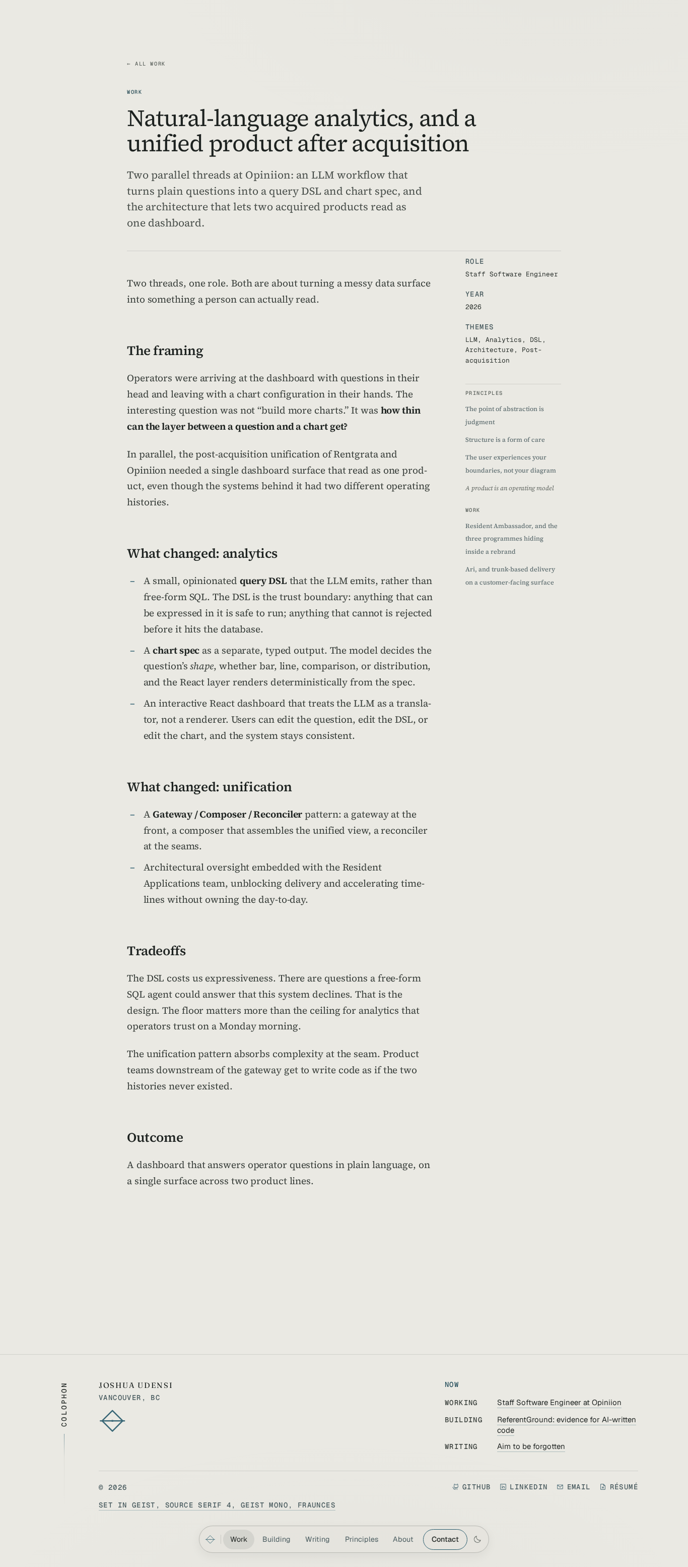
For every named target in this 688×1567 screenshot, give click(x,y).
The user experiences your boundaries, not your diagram (510, 464)
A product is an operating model (509, 488)
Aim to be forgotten (531, 1446)
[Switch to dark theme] (477, 1539)
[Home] (210, 1539)
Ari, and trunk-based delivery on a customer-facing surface (510, 576)
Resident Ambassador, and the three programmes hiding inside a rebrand (511, 538)
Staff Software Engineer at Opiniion (559, 1402)
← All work (146, 63)
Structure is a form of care (505, 439)
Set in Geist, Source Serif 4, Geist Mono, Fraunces (217, 1505)
